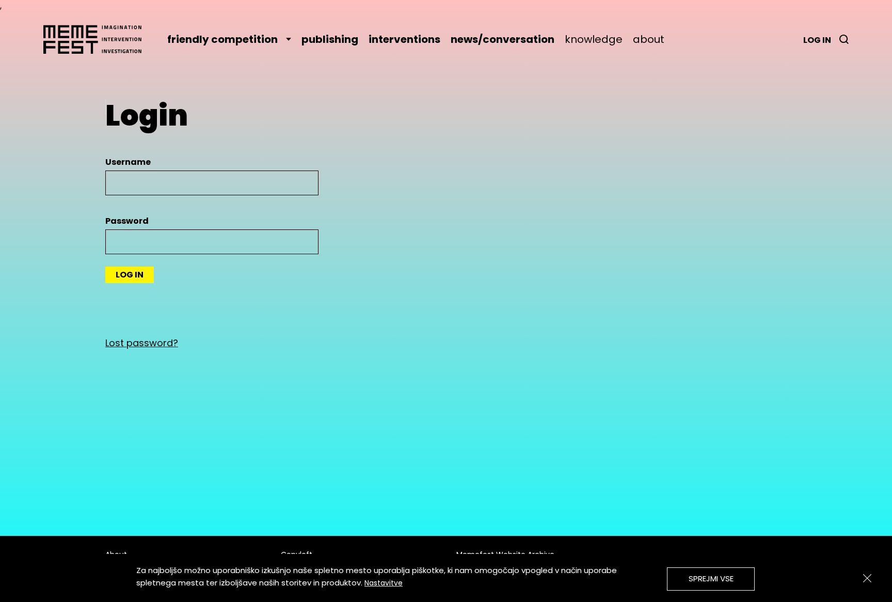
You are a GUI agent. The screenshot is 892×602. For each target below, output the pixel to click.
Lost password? (141, 342)
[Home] (97, 39)
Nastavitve (383, 583)
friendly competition (222, 39)
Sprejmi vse (711, 578)
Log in (817, 40)
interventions (404, 39)
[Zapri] (867, 578)
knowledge (594, 39)
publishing (329, 39)
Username (128, 162)
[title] (844, 39)
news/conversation (502, 39)
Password (127, 221)
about (648, 39)
